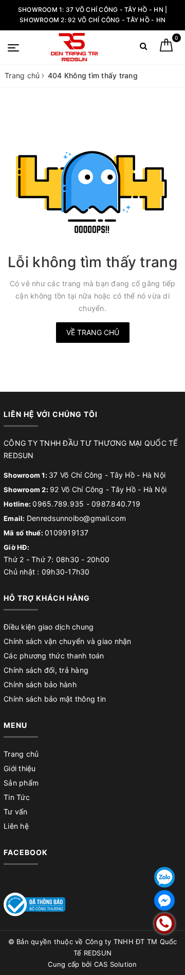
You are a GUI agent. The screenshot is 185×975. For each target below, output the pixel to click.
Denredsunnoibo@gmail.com (76, 518)
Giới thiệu (20, 768)
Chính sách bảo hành (40, 684)
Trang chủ (21, 754)
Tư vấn (16, 811)
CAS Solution (115, 964)
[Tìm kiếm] (144, 48)
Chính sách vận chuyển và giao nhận (68, 641)
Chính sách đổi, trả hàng (46, 670)
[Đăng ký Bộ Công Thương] (34, 903)
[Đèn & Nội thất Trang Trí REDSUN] (74, 47)
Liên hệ (16, 826)
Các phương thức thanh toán (54, 655)
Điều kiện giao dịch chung (49, 626)
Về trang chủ (92, 332)
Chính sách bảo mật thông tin (55, 698)
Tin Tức (17, 797)
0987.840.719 (115, 503)
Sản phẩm (21, 782)
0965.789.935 (58, 503)
